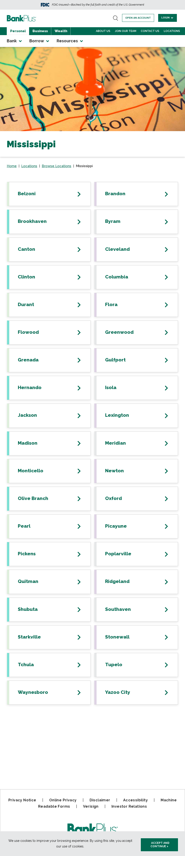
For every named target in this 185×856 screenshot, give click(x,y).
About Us (103, 31)
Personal (18, 31)
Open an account (138, 17)
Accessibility (135, 800)
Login (165, 17)
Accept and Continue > (159, 844)
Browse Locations (56, 166)
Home (12, 166)
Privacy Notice (22, 800)
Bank (12, 40)
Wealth (61, 31)
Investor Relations (129, 806)
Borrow (37, 40)
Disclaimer (100, 800)
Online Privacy (63, 800)
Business (40, 31)
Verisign (91, 806)
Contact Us (150, 31)
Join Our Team (125, 31)
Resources (68, 40)
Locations (172, 31)
